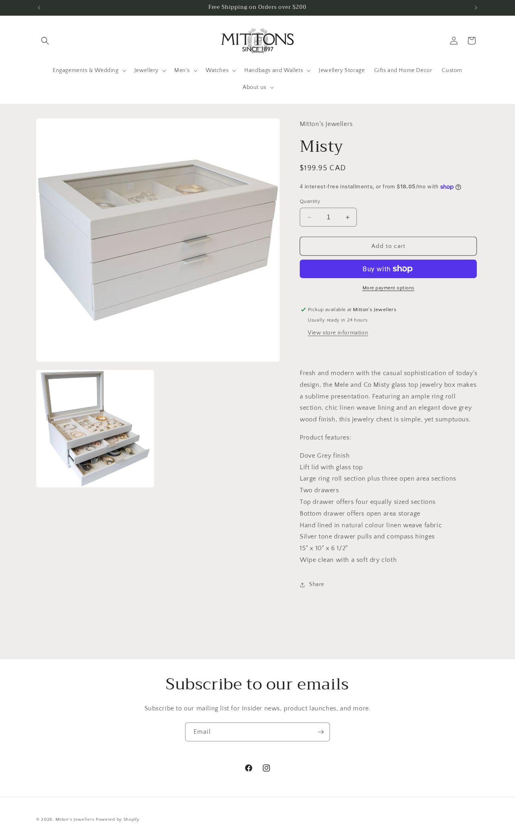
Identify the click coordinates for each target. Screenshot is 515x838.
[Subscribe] (321, 731)
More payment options (388, 288)
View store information (338, 333)
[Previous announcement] (39, 7)
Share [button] (316, 584)
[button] (45, 41)
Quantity (310, 201)
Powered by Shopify (118, 819)
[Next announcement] (476, 7)
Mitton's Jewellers (75, 819)
